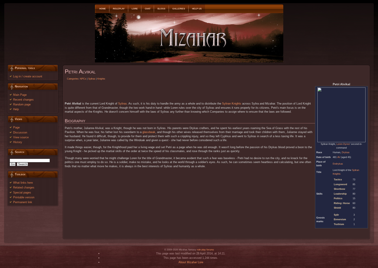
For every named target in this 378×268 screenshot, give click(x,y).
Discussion (20, 132)
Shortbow (339, 189)
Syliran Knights (231, 103)
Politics (338, 198)
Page (16, 127)
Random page (22, 104)
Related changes (23, 187)
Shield (337, 207)
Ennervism (340, 219)
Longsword (340, 184)
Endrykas (338, 163)
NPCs (83, 78)
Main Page (20, 94)
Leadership (340, 193)
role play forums (205, 249)
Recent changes (23, 99)
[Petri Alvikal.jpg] (341, 114)
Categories (73, 78)
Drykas (346, 152)
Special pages (22, 192)
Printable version (23, 197)
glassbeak (148, 132)
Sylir (336, 214)
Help (16, 109)
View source (21, 137)
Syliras (91, 78)
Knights (101, 78)
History (17, 142)
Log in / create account (27, 76)
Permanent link (22, 202)
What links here (23, 182)
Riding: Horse (342, 203)
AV (338, 157)
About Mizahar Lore (190, 262)
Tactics (338, 179)
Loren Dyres (343, 144)
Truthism (339, 224)
